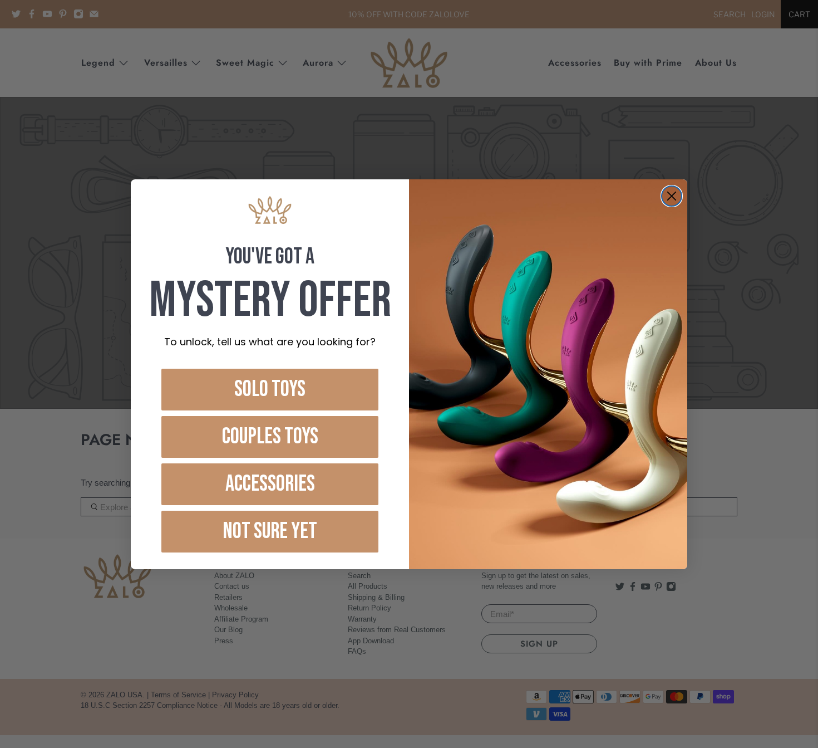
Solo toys (269, 389)
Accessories (270, 484)
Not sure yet (270, 531)
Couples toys (270, 436)
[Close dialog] (672, 196)
